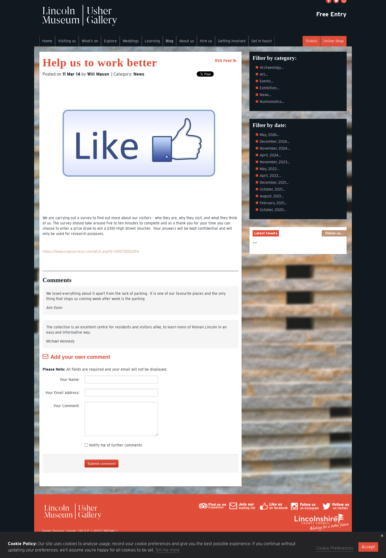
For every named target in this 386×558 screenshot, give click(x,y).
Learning (152, 41)
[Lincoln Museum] (79, 18)
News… (266, 95)
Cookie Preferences (334, 548)
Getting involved (232, 41)
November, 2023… (275, 162)
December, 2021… (274, 182)
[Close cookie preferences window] (382, 536)
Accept (368, 546)
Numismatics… (272, 101)
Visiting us (67, 41)
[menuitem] (47, 41)
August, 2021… (272, 196)
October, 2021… (272, 189)
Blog (169, 41)
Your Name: (69, 379)
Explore (110, 41)
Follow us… (334, 233)
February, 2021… (273, 203)
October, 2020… (273, 210)
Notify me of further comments (115, 445)
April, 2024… (270, 155)
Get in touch (261, 41)
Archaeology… (272, 67)
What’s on (90, 41)
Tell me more (167, 550)
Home (47, 41)
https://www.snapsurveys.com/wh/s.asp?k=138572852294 (91, 251)
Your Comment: (66, 406)
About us (186, 41)
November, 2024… (275, 148)
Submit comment (101, 463)
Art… (264, 74)
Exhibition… (269, 88)
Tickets (311, 41)
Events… (266, 81)
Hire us (206, 41)
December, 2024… (275, 141)
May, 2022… (269, 169)
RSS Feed (223, 61)
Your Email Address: (62, 393)
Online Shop (333, 41)
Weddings (131, 41)
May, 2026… (269, 135)
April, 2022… (270, 175)
